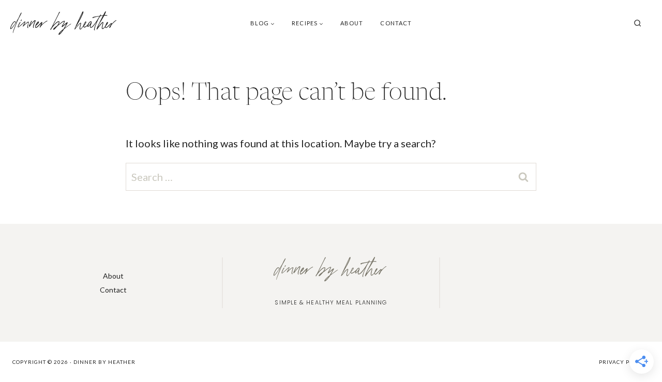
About (352, 23)
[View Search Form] (637, 23)
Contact (396, 23)
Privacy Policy (622, 362)
